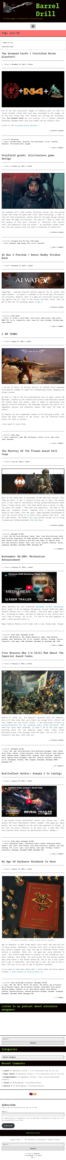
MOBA (3, 320)
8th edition (44, 985)
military (40, 757)
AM (14, 536)
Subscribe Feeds (7, 46)
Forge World (18, 538)
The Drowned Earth (16, 144)
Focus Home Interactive (38, 845)
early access (35, 318)
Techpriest (5, 641)
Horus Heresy (55, 987)
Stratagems (12, 760)
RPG (28, 243)
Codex (38, 536)
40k (11, 536)
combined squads (13, 755)
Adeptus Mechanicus (33, 637)
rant (32, 543)
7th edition (34, 985)
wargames (33, 760)
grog (41, 538)
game (21, 437)
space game (40, 848)
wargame (27, 144)
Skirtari (44, 639)
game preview (46, 318)
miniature (26, 141)
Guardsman (47, 538)
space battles (30, 848)
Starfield (40, 243)
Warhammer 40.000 (17, 534)
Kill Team (33, 518)
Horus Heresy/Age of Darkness (22, 983)
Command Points (25, 755)
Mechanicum (18, 639)
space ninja (55, 437)
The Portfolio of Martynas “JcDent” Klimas (42, 1140)
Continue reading (57, 131)
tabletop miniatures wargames (36, 991)
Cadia (55, 751)
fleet (15, 845)
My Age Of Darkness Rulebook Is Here (29, 861)
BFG (10, 845)
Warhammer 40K (37, 545)
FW (25, 538)
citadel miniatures (26, 753)
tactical (60, 639)
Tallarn (60, 543)
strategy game (58, 320)
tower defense (7, 322)
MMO (25, 437)
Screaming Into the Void (20, 241)
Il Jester (38, 1155)
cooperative (14, 437)
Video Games (34, 241)
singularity (20, 320)
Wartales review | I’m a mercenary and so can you (35, 1071)
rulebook (19, 989)
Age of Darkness (55, 985)
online (40, 437)
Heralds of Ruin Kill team (29, 540)
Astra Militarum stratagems (41, 751)
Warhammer (13, 545)
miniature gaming (8, 989)
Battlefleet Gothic (16, 843)
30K (11, 985)
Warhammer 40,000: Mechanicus (49, 607)
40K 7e (19, 985)
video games (15, 641)
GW (62, 538)
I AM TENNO (9, 334)
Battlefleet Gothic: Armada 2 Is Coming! (32, 773)
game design (21, 243)
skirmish (45, 543)
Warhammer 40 (38, 641)
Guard (42, 755)
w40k (22, 641)
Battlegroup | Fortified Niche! (27, 1083)
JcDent (30, 64)
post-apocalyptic (37, 141)
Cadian (32, 536)
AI (10, 318)
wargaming (5, 545)
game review (56, 318)
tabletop (53, 543)
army (14, 751)
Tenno (4, 439)
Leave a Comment (58, 148)
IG (46, 540)
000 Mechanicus (15, 637)
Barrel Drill (48, 9)
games (43, 637)
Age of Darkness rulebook (30, 987)
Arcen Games (24, 318)
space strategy (45, 320)
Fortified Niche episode (26, 125)
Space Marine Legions (37, 989)
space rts (35, 320)
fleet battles (24, 845)
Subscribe (8, 1126)
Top (33, 1157)
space (28, 320)
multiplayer (32, 437)
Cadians (15, 753)
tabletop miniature (16, 991)
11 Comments (59, 766)
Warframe (10, 439)
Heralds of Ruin (12, 540)
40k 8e (25, 985)
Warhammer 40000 (24, 545)
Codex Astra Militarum (49, 536)
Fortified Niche (15, 141)
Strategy (52, 639)
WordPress (37, 1153)
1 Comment (60, 997)
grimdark (5, 639)
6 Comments (60, 549)
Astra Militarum (22, 536)
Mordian (21, 543)
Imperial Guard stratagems (16, 757)
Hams (3, 540)
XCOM (58, 641)
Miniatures (15, 139)
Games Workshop (32, 538)
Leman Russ (32, 757)
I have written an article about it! (26, 972)
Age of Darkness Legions (11, 987)
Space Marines (52, 989)
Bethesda (13, 243)
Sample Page (15, 1140)
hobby (42, 540)
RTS (7, 320)
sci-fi (47, 141)
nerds (28, 543)
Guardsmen (56, 538)
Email (4, 1111)
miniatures (57, 757)
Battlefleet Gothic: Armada (35, 843)
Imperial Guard (54, 540)
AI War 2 (38, 302)
